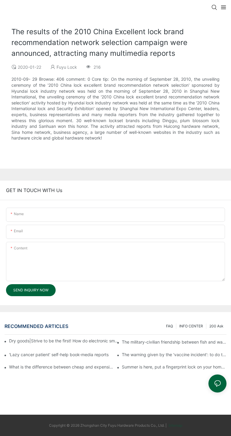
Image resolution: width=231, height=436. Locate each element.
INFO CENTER (191, 326)
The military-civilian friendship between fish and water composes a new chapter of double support (174, 341)
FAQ (169, 326)
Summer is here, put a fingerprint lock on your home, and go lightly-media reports (174, 366)
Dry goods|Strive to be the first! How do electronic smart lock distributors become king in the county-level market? (64, 340)
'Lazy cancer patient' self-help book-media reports (59, 354)
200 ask (216, 326)
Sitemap (175, 425)
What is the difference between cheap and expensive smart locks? (61, 366)
